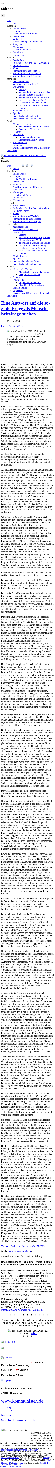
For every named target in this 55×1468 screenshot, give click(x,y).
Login (10, 1407)
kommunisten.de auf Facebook (27, 73)
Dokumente (18, 86)
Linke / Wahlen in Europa (25, 33)
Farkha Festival (20, 60)
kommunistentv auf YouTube (26, 71)
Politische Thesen (21, 65)
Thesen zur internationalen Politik (34, 97)
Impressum (18, 145)
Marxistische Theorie (22, 124)
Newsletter (12, 150)
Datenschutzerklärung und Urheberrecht (31, 148)
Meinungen (18, 47)
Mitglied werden (20, 110)
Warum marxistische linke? (25, 84)
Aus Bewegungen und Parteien (27, 41)
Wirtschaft (17, 39)
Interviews (18, 52)
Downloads (18, 134)
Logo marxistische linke (30, 137)
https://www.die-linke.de (20, 1251)
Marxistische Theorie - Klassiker (34, 126)
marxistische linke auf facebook (27, 118)
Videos (16, 68)
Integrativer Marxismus (29, 129)
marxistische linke (21, 81)
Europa (16, 31)
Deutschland (18, 36)
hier (34, 1333)
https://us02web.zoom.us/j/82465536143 (22, 1310)
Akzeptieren (5, 1464)
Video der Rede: (9, 1246)
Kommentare (19, 55)
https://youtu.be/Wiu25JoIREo (31, 1246)
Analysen (17, 44)
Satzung (22, 89)
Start (9, 20)
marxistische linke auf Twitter (26, 116)
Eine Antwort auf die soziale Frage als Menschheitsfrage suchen (25, 308)
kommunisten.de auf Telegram (27, 76)
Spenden (17, 113)
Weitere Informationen (10, 1466)
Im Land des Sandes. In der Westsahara (31, 63)
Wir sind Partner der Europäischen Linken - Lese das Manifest (34, 93)
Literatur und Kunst (22, 49)
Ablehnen (16, 1464)
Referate (17, 132)
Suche (16, 23)
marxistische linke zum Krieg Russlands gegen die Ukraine (32, 101)
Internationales (19, 28)
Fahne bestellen (20, 142)
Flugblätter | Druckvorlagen (31, 140)
